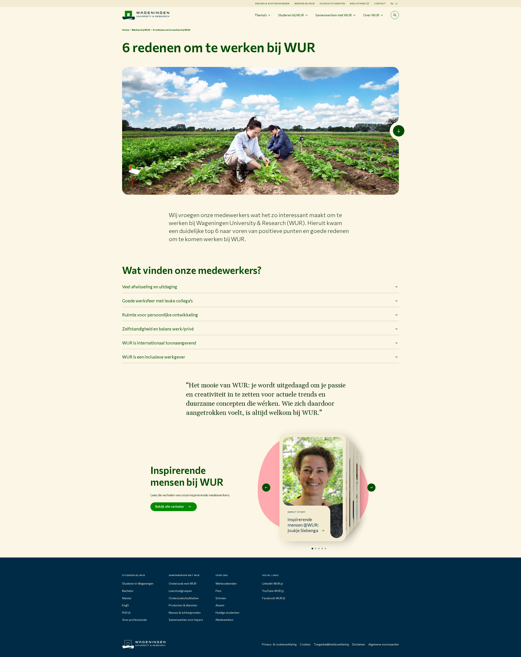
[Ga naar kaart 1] (312, 548)
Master (126, 598)
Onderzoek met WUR (182, 583)
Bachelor (128, 591)
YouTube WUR (271, 591)
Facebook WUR (272, 598)
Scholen (221, 598)
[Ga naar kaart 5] (325, 548)
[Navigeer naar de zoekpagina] (395, 15)
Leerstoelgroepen (180, 591)
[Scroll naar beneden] (398, 131)
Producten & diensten (183, 605)
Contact (380, 3)
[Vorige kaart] (266, 487)
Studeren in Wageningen (137, 583)
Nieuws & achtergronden (185, 612)
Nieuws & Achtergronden (272, 3)
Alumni (220, 605)
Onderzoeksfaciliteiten (184, 598)
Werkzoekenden (226, 583)
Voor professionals (134, 619)
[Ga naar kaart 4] (322, 548)
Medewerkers (224, 619)
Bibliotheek (358, 3)
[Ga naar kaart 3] (319, 548)
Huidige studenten (332, 3)
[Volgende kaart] (371, 487)
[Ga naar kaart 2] (315, 548)
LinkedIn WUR (271, 583)
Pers (218, 591)
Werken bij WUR (304, 3)
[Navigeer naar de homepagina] (145, 15)
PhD (125, 612)
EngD (125, 605)
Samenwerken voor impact (186, 619)
